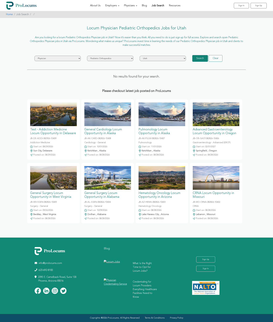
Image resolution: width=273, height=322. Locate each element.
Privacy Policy (176, 318)
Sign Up (258, 6)
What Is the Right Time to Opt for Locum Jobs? (142, 267)
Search (200, 58)
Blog (144, 5)
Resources (174, 5)
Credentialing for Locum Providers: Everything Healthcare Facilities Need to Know (145, 289)
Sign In (241, 6)
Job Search (158, 5)
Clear (215, 58)
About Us (95, 5)
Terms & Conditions (155, 318)
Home (9, 14)
